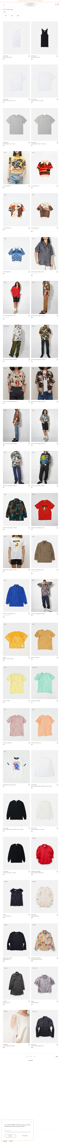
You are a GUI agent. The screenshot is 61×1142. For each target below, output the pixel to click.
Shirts (12, 15)
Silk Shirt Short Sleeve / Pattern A (10, 443)
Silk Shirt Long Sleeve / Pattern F (38, 613)
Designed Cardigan (35, 916)
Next (57, 1056)
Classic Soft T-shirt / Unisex (37, 100)
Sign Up (10, 1135)
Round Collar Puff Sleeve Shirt (37, 872)
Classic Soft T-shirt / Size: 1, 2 (9, 100)
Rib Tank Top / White (7, 57)
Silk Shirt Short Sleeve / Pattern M (10, 401)
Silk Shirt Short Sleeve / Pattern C (38, 315)
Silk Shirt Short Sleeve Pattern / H (38, 443)
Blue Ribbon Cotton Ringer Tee (9, 784)
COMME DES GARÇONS (35, 871)
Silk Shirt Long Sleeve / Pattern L (38, 485)
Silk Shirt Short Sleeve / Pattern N (38, 359)
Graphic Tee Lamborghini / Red (37, 527)
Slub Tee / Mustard (35, 657)
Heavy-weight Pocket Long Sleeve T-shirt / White (41, 786)
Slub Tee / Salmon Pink (36, 742)
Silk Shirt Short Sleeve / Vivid (9, 315)
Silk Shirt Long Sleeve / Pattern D (10, 527)
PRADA (4, 914)
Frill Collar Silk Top (7, 916)
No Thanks (25, 1135)
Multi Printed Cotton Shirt (36, 959)
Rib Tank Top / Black (35, 57)
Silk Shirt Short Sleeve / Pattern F (10, 359)
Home (4, 9)
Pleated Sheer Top (6, 959)
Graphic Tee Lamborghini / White (10, 569)
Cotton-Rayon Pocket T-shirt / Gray (38, 143)
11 (34, 1056)
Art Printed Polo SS (7, 271)
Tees (5, 15)
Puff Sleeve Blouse (35, 1002)
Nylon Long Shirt (6, 1002)
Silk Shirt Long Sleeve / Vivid (9, 613)
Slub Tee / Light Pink (7, 742)
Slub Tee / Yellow (6, 700)
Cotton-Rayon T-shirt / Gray (9, 143)
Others (18, 15)
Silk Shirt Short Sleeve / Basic (37, 271)
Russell (4, 657)
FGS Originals (5, 99)
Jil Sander (5, 1001)
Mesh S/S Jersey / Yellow (8, 658)
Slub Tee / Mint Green (35, 700)
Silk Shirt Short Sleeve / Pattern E (38, 401)
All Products (8, 9)
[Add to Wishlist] (29, 56)
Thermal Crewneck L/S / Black (9, 872)
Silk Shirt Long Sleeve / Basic (37, 569)
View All (30, 1060)
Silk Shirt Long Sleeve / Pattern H (10, 485)
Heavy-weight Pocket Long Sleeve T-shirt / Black (13, 829)
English (11, 1141)
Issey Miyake (33, 914)
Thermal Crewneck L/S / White (37, 829)
